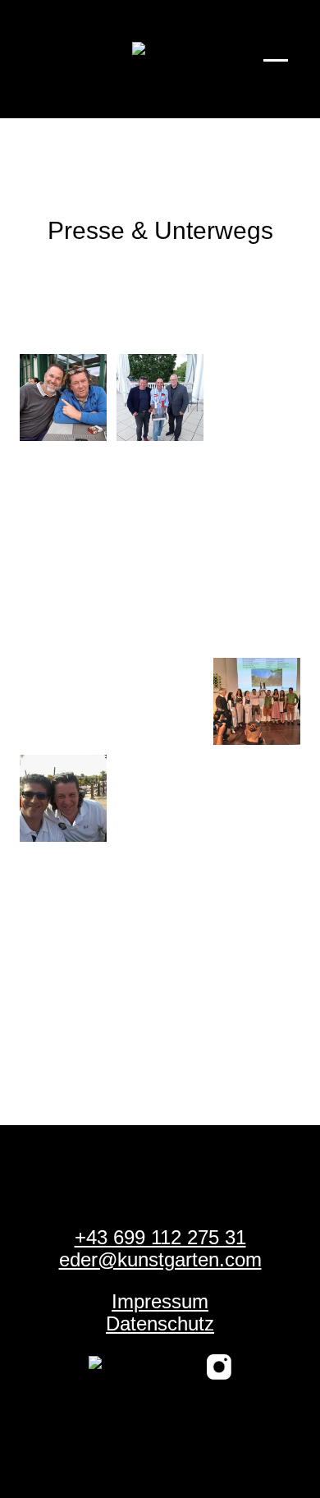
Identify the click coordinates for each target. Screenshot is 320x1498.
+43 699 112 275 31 (160, 1237)
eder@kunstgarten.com (160, 1259)
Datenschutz (160, 1323)
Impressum (160, 1301)
